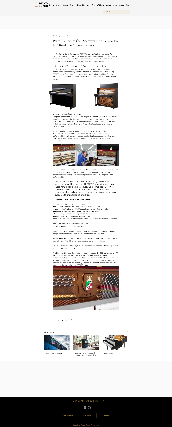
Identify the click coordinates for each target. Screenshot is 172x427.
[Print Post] (71, 320)
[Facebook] (85, 407)
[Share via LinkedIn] (62, 320)
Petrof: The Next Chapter (54, 353)
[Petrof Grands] (115, 342)
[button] (84, 5)
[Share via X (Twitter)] (58, 320)
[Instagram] (89, 407)
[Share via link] (67, 320)
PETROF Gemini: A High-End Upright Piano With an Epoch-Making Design (85, 354)
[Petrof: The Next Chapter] (57, 342)
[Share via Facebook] (54, 320)
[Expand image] (65, 96)
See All (126, 332)
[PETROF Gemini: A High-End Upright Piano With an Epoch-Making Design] (86, 342)
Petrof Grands (108, 353)
